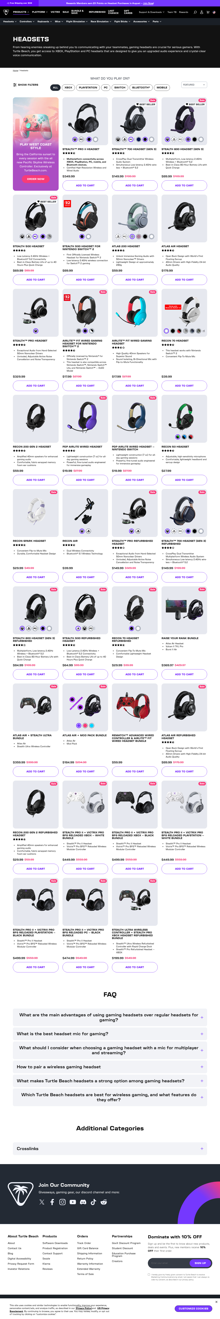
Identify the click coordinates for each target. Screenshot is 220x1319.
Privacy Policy (83, 1308)
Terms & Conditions (138, 701)
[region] (110, 1308)
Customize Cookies (193, 1308)
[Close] (216, 1301)
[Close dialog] (163, 611)
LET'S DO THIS (137, 667)
